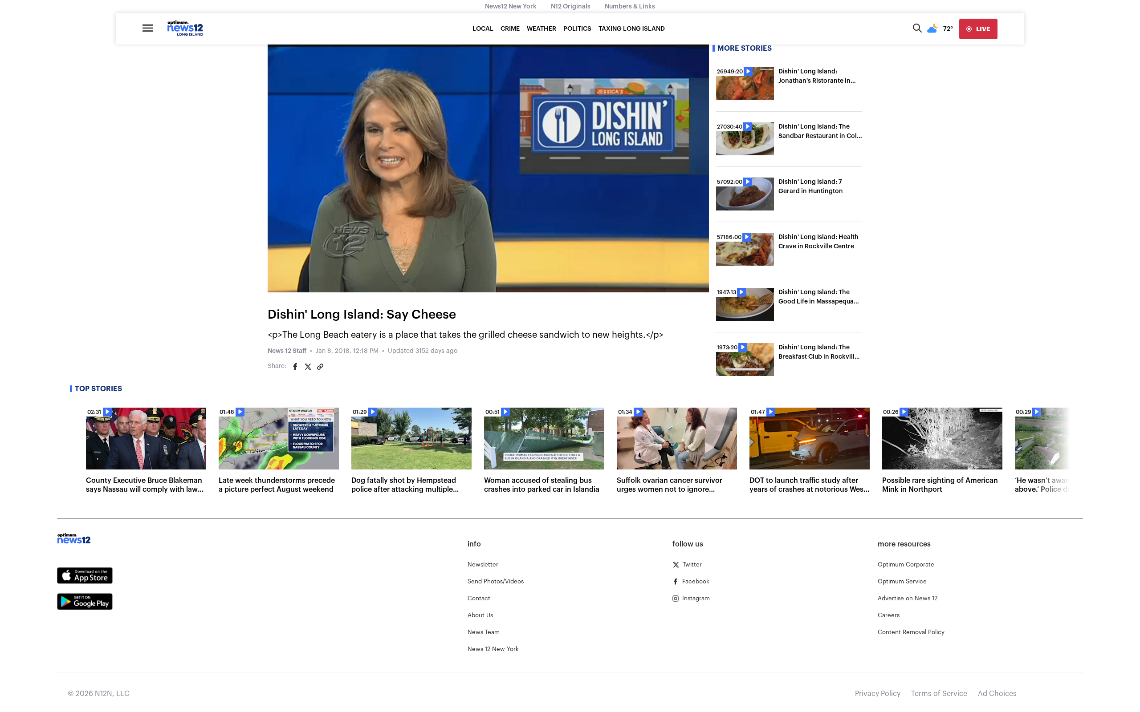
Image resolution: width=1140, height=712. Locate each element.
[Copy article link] (320, 366)
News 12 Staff (287, 351)
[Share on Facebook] (295, 366)
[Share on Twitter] (307, 366)
